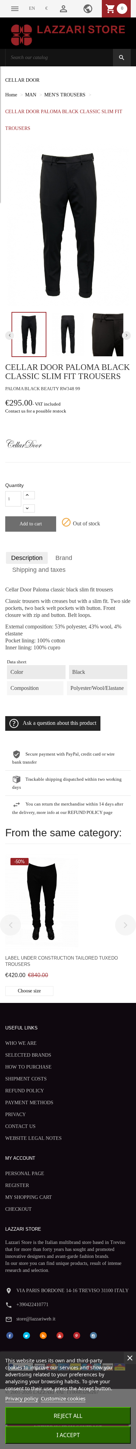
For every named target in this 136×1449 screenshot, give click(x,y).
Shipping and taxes (39, 569)
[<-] (10, 925)
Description (27, 557)
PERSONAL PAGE (24, 1173)
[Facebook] (9, 1335)
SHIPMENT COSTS (26, 1079)
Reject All (68, 1416)
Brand (63, 557)
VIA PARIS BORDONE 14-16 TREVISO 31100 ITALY (72, 1290)
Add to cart (31, 523)
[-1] (29, 508)
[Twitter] (26, 1335)
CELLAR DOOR (22, 80)
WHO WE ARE (21, 1043)
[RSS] (43, 1335)
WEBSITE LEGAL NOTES (33, 1138)
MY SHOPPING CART (28, 1197)
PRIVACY (15, 1114)
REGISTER (17, 1185)
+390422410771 (32, 1304)
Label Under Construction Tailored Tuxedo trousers (61, 961)
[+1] (29, 495)
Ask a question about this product (59, 723)
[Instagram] (93, 1335)
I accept (68, 1435)
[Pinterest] (76, 1335)
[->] (125, 925)
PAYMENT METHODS (29, 1102)
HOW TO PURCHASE (28, 1067)
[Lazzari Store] (68, 34)
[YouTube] (59, 1335)
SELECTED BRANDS (28, 1055)
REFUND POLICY (24, 1090)
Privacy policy (21, 1398)
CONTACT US (20, 1126)
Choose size (29, 990)
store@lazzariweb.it (35, 1318)
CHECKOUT (18, 1209)
